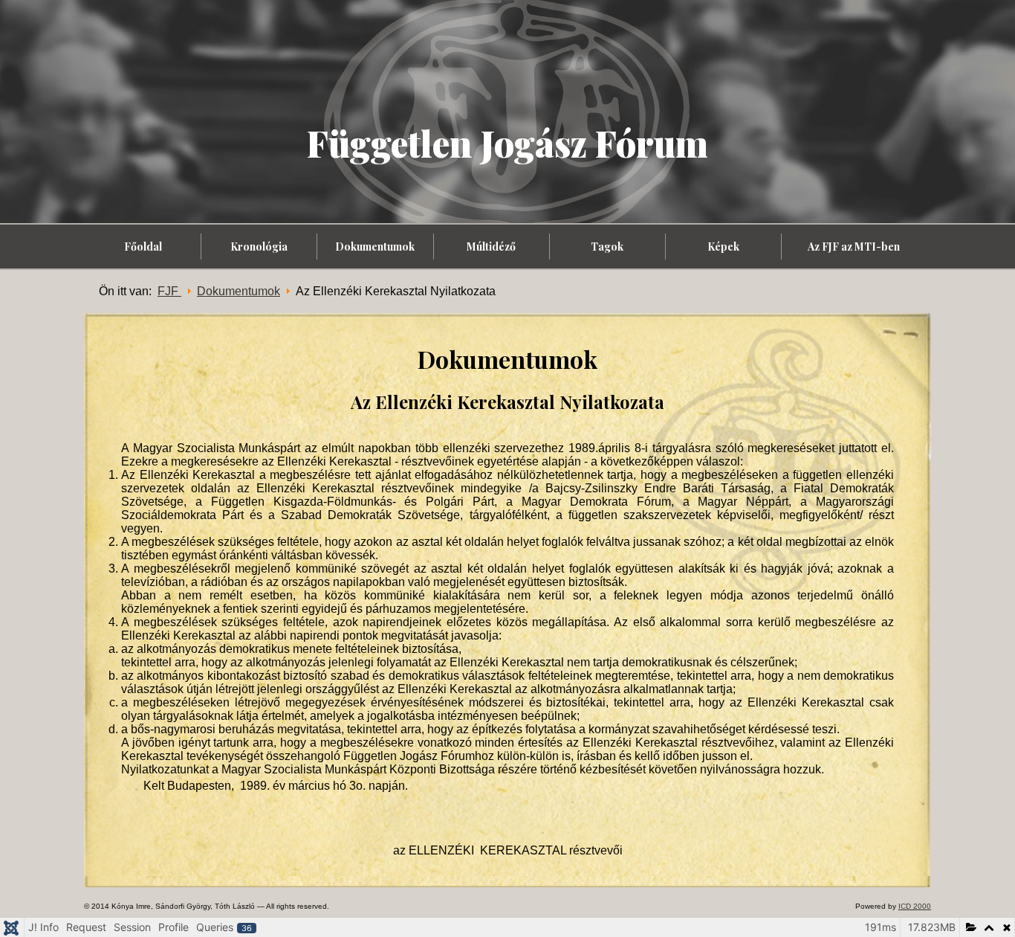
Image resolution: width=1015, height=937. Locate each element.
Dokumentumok (375, 246)
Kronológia (259, 246)
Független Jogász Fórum (507, 143)
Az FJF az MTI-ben (854, 246)
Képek (723, 246)
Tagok (607, 246)
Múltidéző (491, 246)
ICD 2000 (914, 906)
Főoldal (143, 246)
